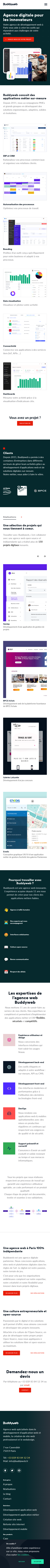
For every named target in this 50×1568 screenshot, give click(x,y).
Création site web (12, 1519)
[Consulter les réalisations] (21, 517)
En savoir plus (11, 1293)
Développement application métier (21, 1514)
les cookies (23, 1554)
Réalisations (9, 1489)
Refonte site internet (14, 1524)
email (26, 1385)
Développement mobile (15, 1529)
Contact (25, 1390)
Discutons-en (25, 423)
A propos (7, 1484)
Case (5, 1538)
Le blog (6, 1493)
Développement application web (20, 1509)
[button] (45, 4)
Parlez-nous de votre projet (19, 39)
